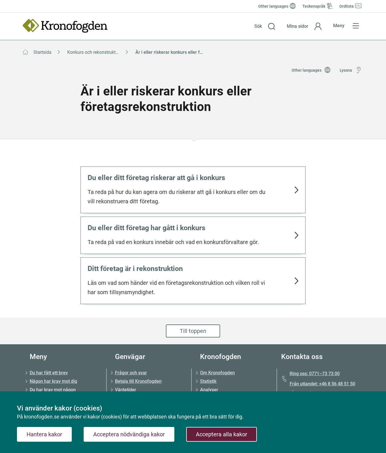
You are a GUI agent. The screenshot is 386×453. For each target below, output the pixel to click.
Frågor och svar (131, 372)
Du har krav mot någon (53, 389)
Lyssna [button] (346, 70)
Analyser (209, 389)
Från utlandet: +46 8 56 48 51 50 (322, 383)
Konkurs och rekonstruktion (94, 52)
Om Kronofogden (217, 372)
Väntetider (125, 389)
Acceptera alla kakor (221, 434)
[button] (265, 26)
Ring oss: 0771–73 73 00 (315, 373)
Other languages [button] (307, 70)
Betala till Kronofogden (138, 381)
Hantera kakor (44, 434)
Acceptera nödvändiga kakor (129, 434)
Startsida (42, 52)
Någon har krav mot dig (53, 381)
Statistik (208, 381)
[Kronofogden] (65, 26)
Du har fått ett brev (49, 372)
